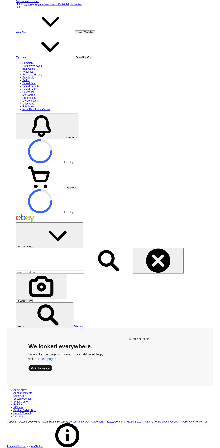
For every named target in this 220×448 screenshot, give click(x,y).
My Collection (30, 100)
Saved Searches (31, 86)
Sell (18, 7)
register (39, 4)
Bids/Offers (28, 68)
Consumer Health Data (127, 421)
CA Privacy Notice (191, 421)
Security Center (22, 398)
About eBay (20, 390)
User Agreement (94, 421)
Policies (18, 404)
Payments (28, 92)
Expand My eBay (84, 57)
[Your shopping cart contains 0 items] (40, 187)
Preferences (29, 97)
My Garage (28, 95)
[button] (44, 315)
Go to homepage (40, 368)
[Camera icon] (41, 286)
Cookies (175, 421)
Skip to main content (27, 1)
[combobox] (50, 272)
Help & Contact (73, 4)
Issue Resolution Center (36, 109)
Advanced (79, 326)
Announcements (22, 393)
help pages (48, 359)
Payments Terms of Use (155, 421)
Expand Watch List (85, 32)
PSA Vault (28, 106)
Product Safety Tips (24, 410)
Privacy (109, 421)
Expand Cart (71, 187)
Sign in (28, 4)
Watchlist (27, 71)
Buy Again (28, 77)
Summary (27, 63)
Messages (28, 103)
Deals (47, 4)
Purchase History (32, 74)
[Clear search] (158, 261)
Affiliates (18, 407)
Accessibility (76, 421)
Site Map (18, 416)
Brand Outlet (58, 4)
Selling (26, 80)
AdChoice (37, 446)
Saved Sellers (30, 89)
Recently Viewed (32, 66)
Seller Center (21, 401)
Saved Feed (29, 83)
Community (19, 395)
